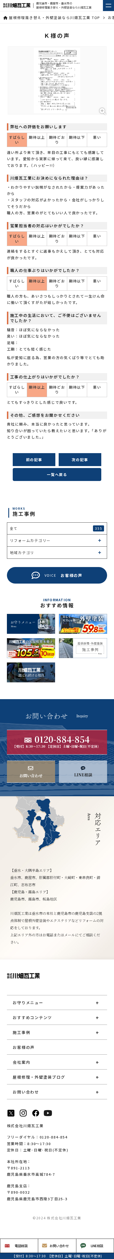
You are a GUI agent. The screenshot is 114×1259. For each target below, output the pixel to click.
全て (56, 528)
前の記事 (34, 459)
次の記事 (80, 459)
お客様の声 (24, 1047)
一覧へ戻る (57, 474)
